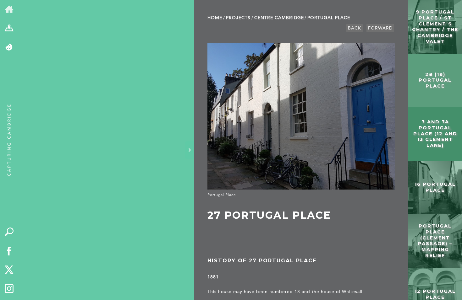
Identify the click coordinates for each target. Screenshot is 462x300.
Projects (238, 17)
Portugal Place (328, 17)
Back (354, 28)
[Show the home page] (9, 9)
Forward (380, 28)
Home (214, 17)
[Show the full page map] (9, 28)
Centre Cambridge (279, 17)
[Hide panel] (189, 150)
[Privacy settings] (9, 47)
